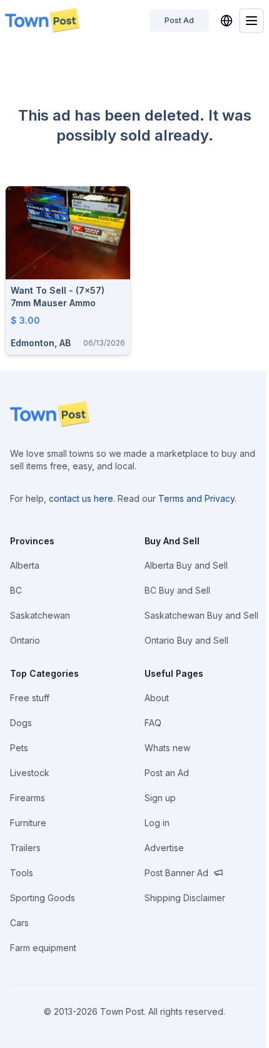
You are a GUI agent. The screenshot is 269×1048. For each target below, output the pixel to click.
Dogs (21, 722)
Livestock (29, 772)
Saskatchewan (40, 615)
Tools (21, 872)
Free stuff (29, 697)
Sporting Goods (42, 897)
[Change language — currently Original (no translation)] (226, 20)
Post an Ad (167, 772)
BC (16, 590)
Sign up (160, 797)
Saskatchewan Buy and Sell (201, 615)
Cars (19, 922)
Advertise (164, 847)
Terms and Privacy (196, 498)
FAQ (153, 722)
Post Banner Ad (176, 872)
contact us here (81, 498)
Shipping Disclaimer (185, 897)
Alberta (24, 565)
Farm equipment (43, 947)
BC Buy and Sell (177, 590)
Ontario (25, 640)
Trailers (25, 847)
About (157, 697)
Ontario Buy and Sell (186, 640)
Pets (19, 747)
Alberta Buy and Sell (186, 565)
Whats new (167, 747)
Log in (157, 822)
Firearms (27, 797)
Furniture (28, 822)
